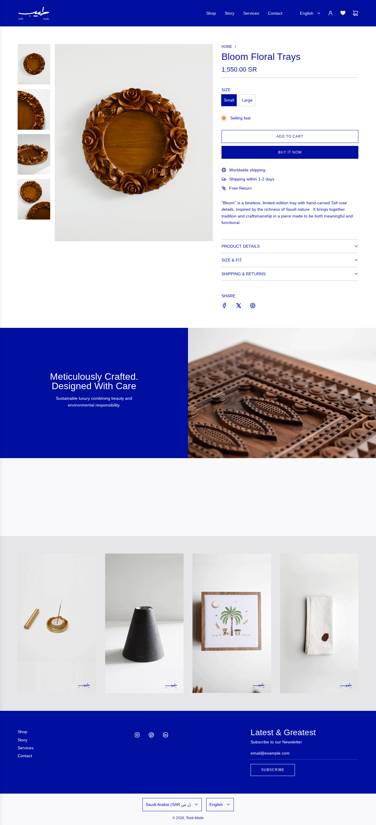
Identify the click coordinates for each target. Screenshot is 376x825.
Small (229, 100)
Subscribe (272, 770)
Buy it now (290, 152)
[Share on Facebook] (224, 306)
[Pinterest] (151, 734)
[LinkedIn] (165, 734)
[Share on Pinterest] (252, 306)
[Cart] (355, 13)
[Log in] (330, 13)
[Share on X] (238, 306)
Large (247, 100)
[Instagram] (137, 734)
